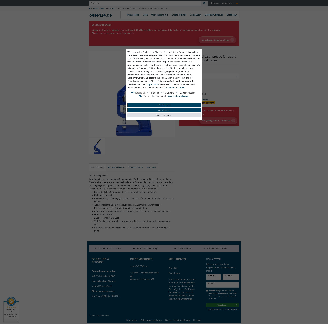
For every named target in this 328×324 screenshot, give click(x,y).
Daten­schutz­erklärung (173, 87)
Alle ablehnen (164, 110)
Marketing (169, 93)
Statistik (155, 93)
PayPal (146, 96)
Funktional (161, 96)
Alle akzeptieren (164, 105)
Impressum (152, 84)
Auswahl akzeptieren (164, 115)
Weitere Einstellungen (178, 96)
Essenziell (140, 93)
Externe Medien (187, 93)
